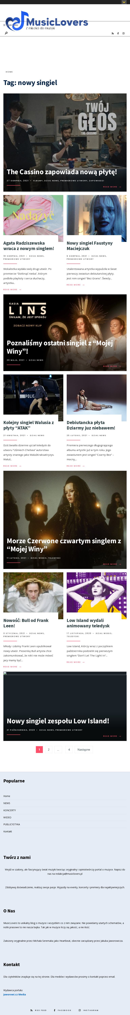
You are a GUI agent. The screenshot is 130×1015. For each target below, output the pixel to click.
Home (9, 71)
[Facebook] (118, 33)
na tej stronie (42, 976)
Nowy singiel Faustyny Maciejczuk (90, 245)
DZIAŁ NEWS (51, 180)
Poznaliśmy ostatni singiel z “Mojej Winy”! (60, 347)
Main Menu (12, 25)
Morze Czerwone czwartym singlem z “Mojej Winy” (64, 545)
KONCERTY (9, 810)
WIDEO (7, 817)
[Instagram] (123, 33)
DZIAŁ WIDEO (39, 558)
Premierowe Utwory (74, 180)
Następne (84, 749)
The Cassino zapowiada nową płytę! (62, 171)
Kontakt (7, 831)
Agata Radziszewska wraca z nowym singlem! (28, 245)
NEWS (6, 803)
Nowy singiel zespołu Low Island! (58, 720)
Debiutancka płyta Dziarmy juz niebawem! (91, 425)
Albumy (38, 180)
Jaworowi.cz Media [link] (14, 994)
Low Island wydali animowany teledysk (88, 623)
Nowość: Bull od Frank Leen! (26, 623)
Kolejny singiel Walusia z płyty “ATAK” (28, 425)
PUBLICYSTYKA (11, 824)
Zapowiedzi (96, 180)
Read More (112, 186)
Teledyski (54, 558)
